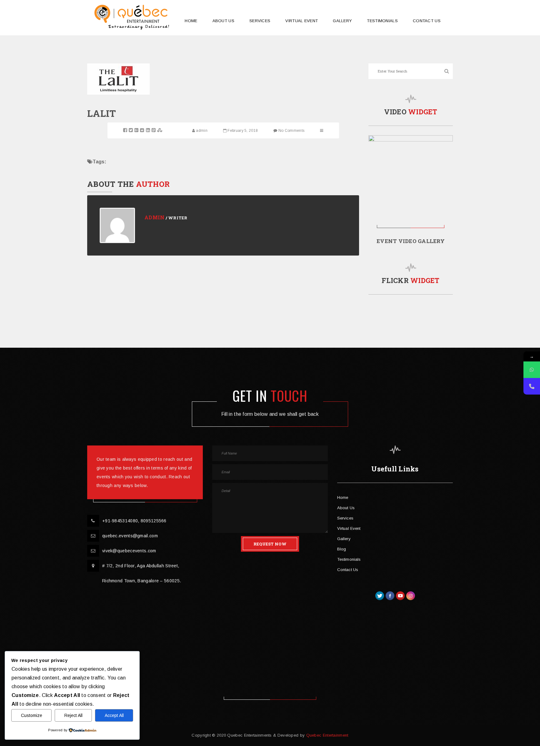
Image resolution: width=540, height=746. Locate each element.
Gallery (344, 538)
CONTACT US (427, 20)
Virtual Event (301, 20)
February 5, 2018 (243, 130)
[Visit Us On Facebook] (390, 595)
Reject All (73, 715)
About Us (346, 507)
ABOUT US (223, 20)
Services (345, 518)
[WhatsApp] (531, 369)
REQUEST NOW (270, 544)
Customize (31, 715)
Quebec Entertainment (326, 735)
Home (342, 497)
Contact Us (347, 569)
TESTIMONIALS (382, 20)
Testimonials (349, 559)
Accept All (114, 715)
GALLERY (342, 20)
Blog (341, 549)
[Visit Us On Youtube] (400, 595)
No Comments (291, 130)
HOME (191, 20)
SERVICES (259, 20)
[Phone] (531, 386)
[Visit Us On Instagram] (410, 595)
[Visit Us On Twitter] (379, 595)
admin (202, 130)
